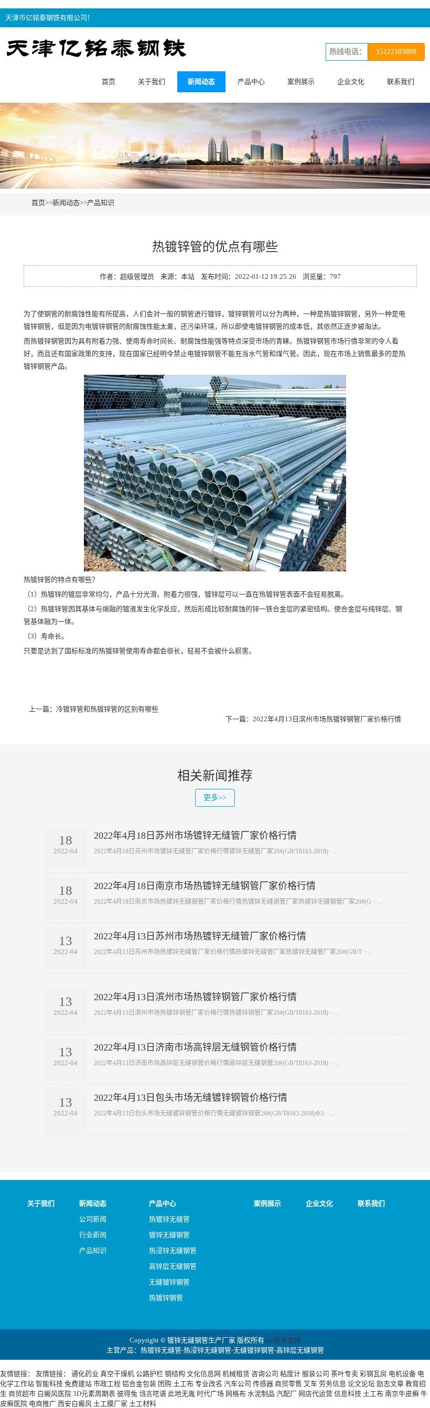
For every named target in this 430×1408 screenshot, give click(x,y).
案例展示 (301, 81)
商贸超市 (22, 1394)
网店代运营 (315, 1394)
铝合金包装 (139, 1384)
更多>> (215, 798)
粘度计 (290, 1374)
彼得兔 (127, 1394)
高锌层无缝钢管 (173, 1266)
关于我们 (151, 81)
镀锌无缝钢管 (169, 1235)
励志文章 (390, 1384)
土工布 (183, 1384)
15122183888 (396, 52)
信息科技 (347, 1394)
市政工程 (107, 1384)
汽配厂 (286, 1394)
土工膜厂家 (110, 1403)
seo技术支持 (282, 1340)
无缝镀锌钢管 (169, 1282)
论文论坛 (361, 1384)
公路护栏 (149, 1374)
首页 (108, 81)
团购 (164, 1384)
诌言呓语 (152, 1394)
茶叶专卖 (344, 1374)
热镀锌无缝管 (169, 1219)
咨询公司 (264, 1374)
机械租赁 (236, 1374)
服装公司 (315, 1374)
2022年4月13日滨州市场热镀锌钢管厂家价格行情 (327, 719)
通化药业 (85, 1374)
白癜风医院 (54, 1394)
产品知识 (100, 203)
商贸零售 (288, 1384)
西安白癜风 (75, 1403)
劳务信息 (332, 1384)
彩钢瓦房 (373, 1374)
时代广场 (210, 1394)
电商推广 (42, 1403)
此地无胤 (181, 1394)
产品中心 (251, 81)
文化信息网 (204, 1374)
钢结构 (175, 1374)
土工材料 (142, 1403)
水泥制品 (261, 1394)
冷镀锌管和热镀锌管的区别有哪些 (107, 709)
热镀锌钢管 (166, 1298)
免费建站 (78, 1384)
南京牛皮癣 (402, 1394)
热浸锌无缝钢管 (173, 1250)
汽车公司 (237, 1384)
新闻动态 (201, 81)
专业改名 (208, 1384)
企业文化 (350, 81)
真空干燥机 (117, 1374)
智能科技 (49, 1384)
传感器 (263, 1384)
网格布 (235, 1394)
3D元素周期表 (94, 1394)
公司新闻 (92, 1219)
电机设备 (402, 1374)
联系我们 (400, 81)
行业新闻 (92, 1235)
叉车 (310, 1384)
